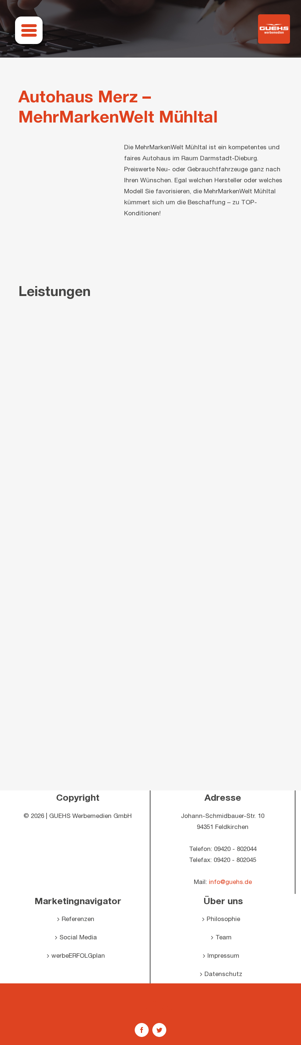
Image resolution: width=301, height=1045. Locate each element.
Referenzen (78, 919)
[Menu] (29, 30)
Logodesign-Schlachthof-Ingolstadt (250, 707)
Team (223, 937)
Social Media (78, 937)
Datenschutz (223, 974)
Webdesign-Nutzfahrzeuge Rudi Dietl (150, 707)
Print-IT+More (50, 607)
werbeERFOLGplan (78, 956)
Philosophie (223, 919)
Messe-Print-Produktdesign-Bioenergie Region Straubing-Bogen (50, 707)
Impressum (223, 956)
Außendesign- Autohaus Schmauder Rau (250, 607)
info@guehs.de (230, 882)
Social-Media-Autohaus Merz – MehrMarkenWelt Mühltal (150, 607)
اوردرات (150, 1002)
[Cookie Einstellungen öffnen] (16, 1036)
